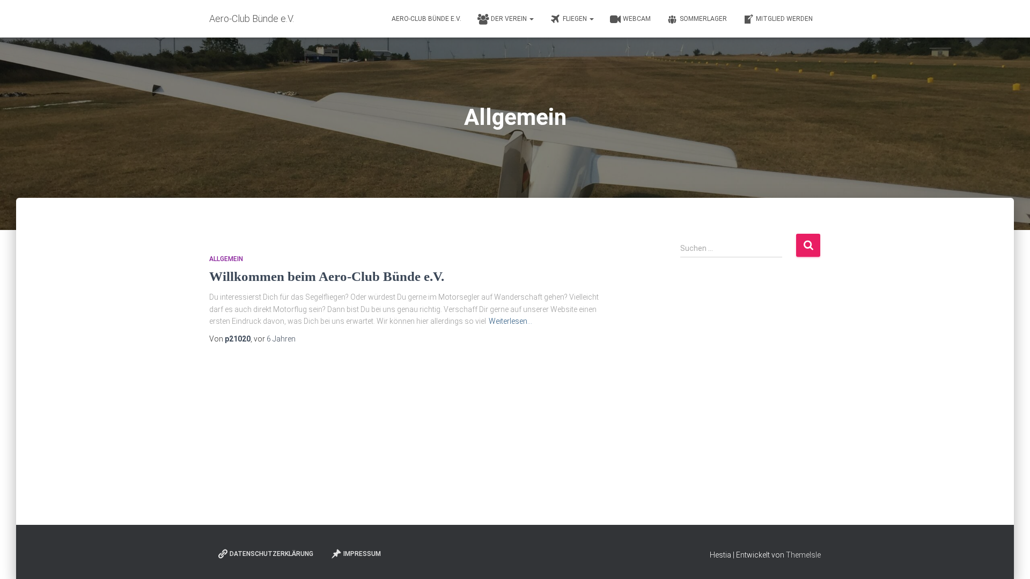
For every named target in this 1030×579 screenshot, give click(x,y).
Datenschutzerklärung (271, 554)
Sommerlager (703, 19)
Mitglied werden (784, 19)
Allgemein (226, 259)
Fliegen (575, 19)
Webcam (637, 19)
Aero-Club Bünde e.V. (426, 19)
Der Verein (509, 19)
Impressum (362, 554)
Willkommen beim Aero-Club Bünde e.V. (326, 276)
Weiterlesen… (510, 321)
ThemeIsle (803, 555)
